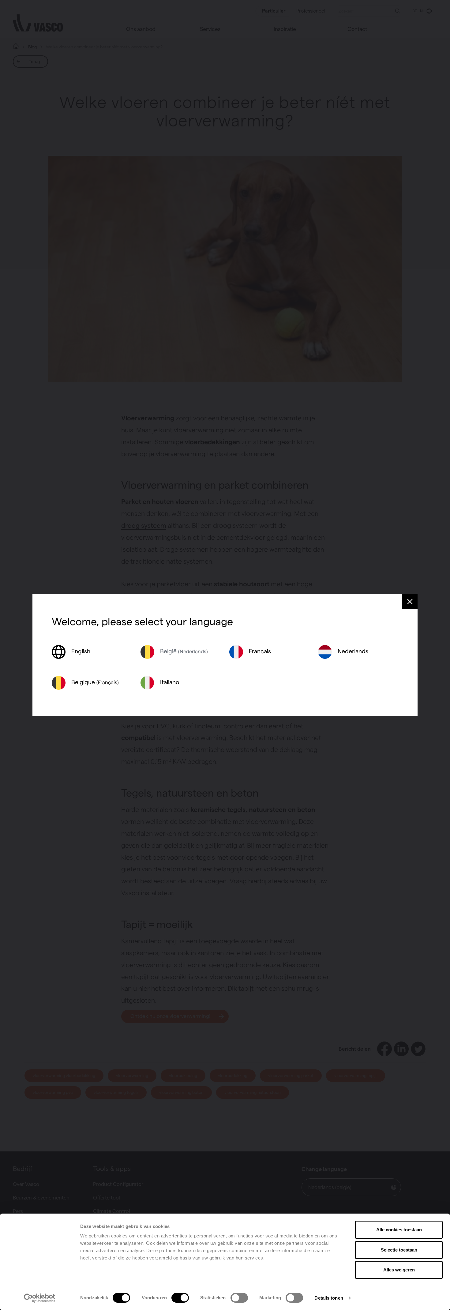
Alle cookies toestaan (399, 1229)
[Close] (410, 601)
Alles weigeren (399, 1269)
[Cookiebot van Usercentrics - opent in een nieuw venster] (39, 1298)
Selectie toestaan (399, 1249)
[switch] (180, 1298)
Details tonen (328, 1298)
